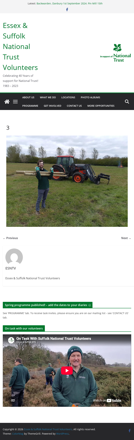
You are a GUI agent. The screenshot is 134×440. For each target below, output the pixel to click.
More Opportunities (100, 105)
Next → (126, 238)
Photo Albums (90, 97)
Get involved (52, 105)
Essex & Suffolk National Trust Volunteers (20, 46)
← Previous (10, 238)
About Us (28, 97)
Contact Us (74, 105)
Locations (68, 97)
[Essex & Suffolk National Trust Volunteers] (7, 101)
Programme (30, 105)
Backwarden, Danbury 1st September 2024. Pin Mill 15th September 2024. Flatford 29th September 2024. (70, 5)
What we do (48, 97)
